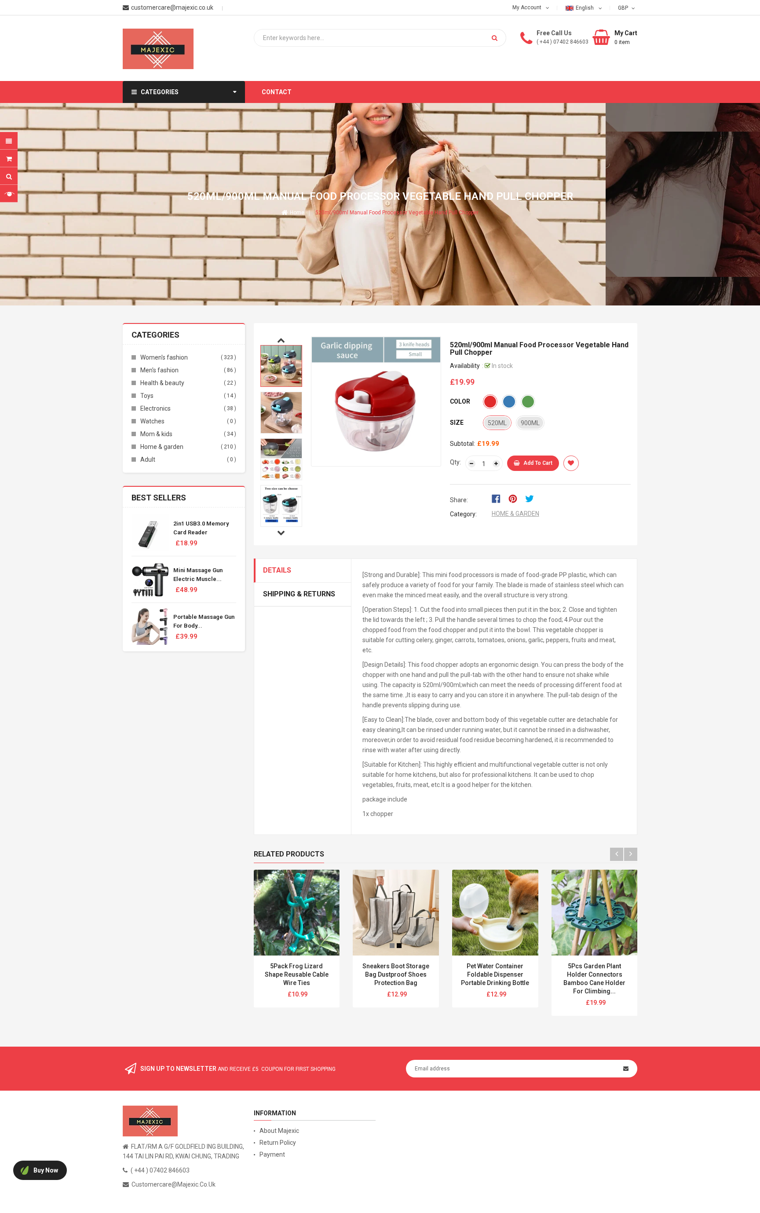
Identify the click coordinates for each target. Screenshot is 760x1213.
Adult (147, 459)
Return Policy (277, 1142)
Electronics (155, 408)
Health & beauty (162, 382)
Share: (459, 500)
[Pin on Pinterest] (515, 498)
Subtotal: (462, 443)
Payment (272, 1154)
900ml (530, 422)
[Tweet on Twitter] (531, 498)
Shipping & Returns (299, 594)
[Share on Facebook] (499, 498)
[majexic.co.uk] (150, 1120)
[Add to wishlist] (571, 463)
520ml (497, 422)
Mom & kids (156, 433)
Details (277, 570)
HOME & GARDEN (515, 513)
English (585, 8)
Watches (152, 421)
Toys (146, 395)
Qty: (455, 462)
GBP (624, 7)
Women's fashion (164, 357)
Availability (465, 365)
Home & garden (161, 446)
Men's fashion (159, 370)
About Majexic (279, 1130)
